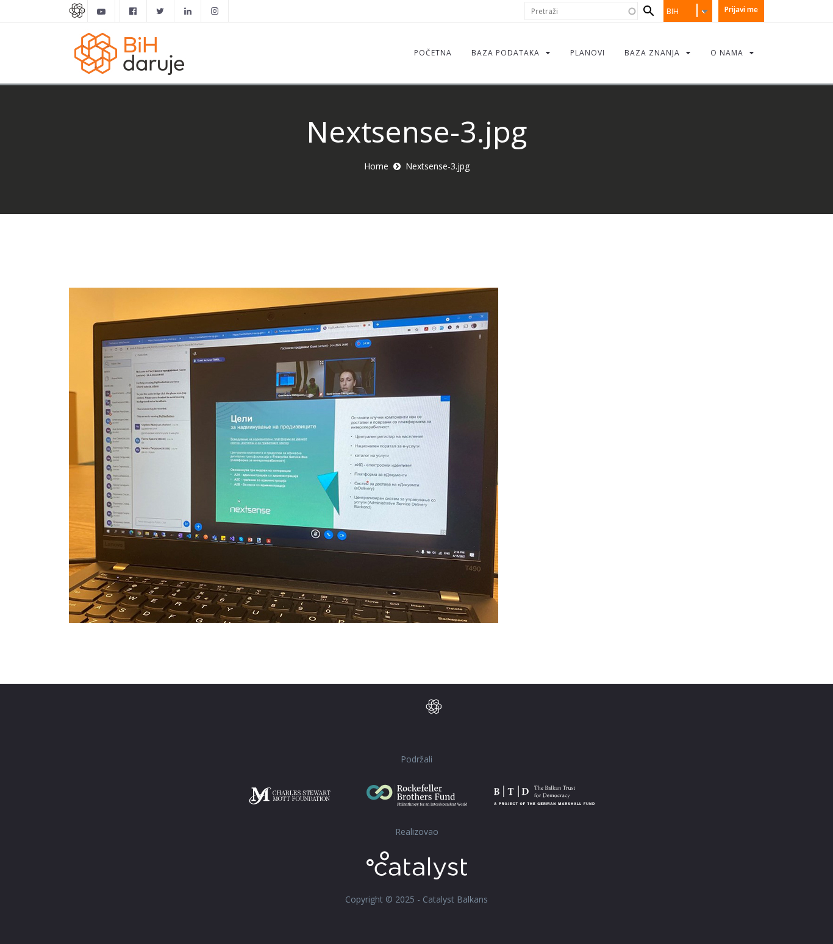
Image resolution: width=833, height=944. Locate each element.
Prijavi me (741, 9)
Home (376, 166)
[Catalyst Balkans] (133, 11)
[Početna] (136, 53)
